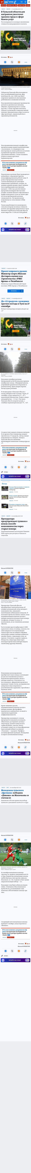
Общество (3, 268)
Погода (6, 472)
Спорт (8, 787)
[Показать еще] (26, 62)
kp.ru (11, 57)
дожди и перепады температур (19, 488)
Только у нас (21, 5)
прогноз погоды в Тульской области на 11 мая (18, 506)
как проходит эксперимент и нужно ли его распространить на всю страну (14, 165)
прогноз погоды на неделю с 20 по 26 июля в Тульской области (18, 497)
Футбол (6, 955)
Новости (3, 5)
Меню (2, 2)
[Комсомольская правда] (8, 2)
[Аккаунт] (29, 2)
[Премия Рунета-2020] (14, 1)
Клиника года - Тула (12, 5)
